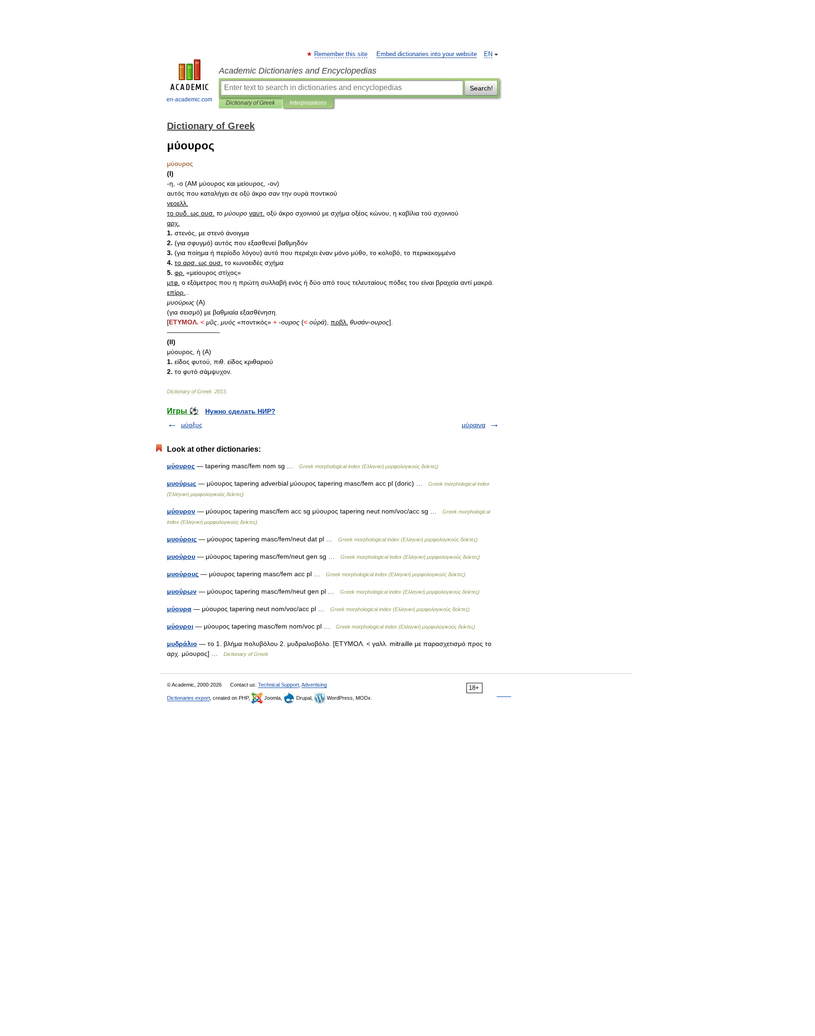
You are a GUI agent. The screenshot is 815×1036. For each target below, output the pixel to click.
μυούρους (183, 574)
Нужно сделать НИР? (240, 411)
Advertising (314, 685)
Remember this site (341, 54)
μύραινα (473, 425)
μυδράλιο (182, 643)
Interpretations (308, 102)
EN (488, 54)
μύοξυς (191, 425)
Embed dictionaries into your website (426, 54)
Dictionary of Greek (250, 102)
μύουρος (181, 466)
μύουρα (179, 609)
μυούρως (181, 483)
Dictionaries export (188, 698)
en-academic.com (189, 99)
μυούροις (182, 539)
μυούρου (181, 556)
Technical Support (278, 685)
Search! (481, 88)
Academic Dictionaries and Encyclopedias (297, 70)
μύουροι (180, 626)
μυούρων (182, 591)
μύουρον (181, 511)
